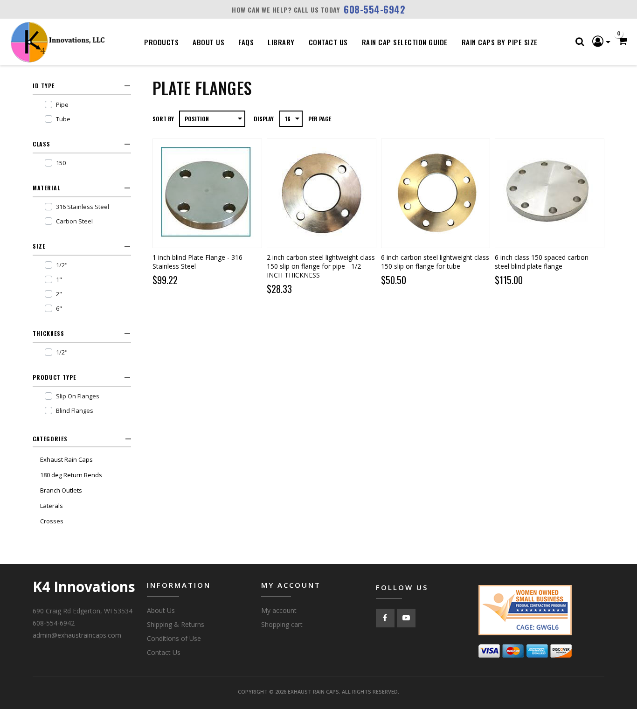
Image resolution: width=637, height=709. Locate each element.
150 (61, 163)
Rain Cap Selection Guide (405, 42)
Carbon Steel (74, 221)
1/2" (62, 265)
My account (279, 610)
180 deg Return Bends (71, 475)
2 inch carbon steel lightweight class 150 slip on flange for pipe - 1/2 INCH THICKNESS (321, 266)
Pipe (62, 104)
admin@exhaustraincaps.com (77, 635)
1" (59, 279)
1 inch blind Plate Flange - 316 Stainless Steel (197, 262)
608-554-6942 (374, 9)
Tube (63, 119)
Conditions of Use (174, 638)
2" (59, 294)
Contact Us (328, 42)
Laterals (51, 505)
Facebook (385, 618)
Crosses (51, 521)
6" (59, 308)
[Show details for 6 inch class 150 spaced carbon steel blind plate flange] (549, 193)
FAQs (246, 42)
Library (281, 42)
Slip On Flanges (77, 396)
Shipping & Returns (175, 624)
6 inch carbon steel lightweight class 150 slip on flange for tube (435, 262)
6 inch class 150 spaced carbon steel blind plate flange (542, 262)
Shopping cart (282, 624)
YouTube (406, 618)
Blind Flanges (74, 410)
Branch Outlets (61, 490)
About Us (208, 42)
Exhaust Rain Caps (66, 459)
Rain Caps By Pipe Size (500, 42)
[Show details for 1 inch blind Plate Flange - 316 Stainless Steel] (207, 193)
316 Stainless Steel (82, 206)
